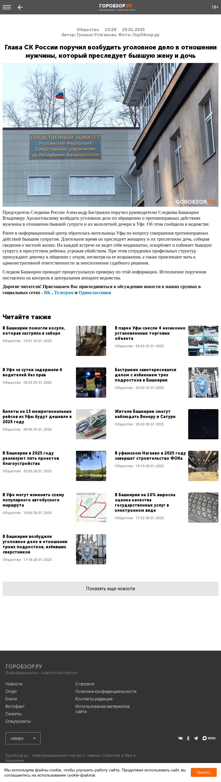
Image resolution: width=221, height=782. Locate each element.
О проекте (84, 684)
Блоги (11, 699)
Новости (13, 684)
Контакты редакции (94, 699)
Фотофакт (15, 706)
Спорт (11, 691)
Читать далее (54, 341)
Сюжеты (13, 714)
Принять (204, 772)
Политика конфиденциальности (105, 691)
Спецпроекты (18, 721)
